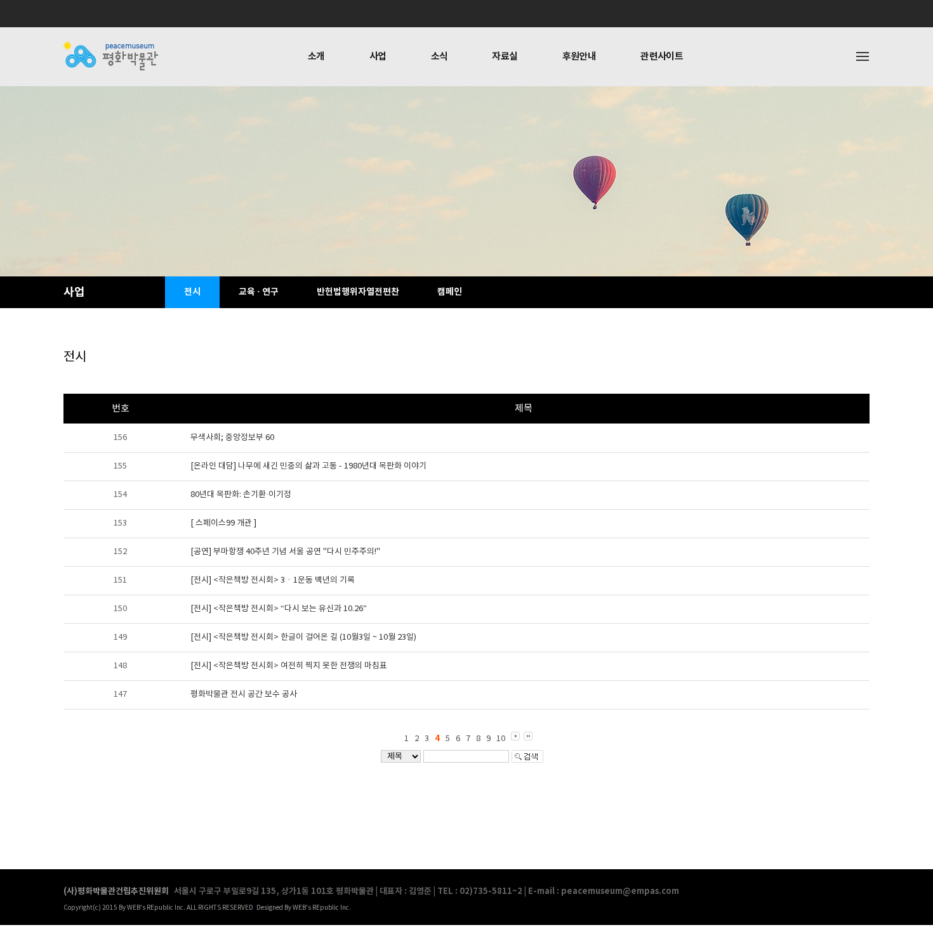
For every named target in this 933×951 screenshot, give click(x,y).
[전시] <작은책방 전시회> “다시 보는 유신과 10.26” (278, 609)
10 (500, 739)
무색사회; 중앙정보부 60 (232, 438)
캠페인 (449, 292)
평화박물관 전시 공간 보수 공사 (243, 694)
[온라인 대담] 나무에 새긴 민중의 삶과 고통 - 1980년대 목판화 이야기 (308, 466)
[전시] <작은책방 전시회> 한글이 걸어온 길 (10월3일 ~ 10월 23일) (303, 637)
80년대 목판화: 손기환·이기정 (240, 495)
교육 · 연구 (259, 292)
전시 (192, 292)
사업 (378, 56)
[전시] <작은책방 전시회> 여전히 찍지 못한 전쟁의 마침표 (288, 666)
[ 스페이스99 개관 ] (223, 523)
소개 (316, 56)
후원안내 (579, 56)
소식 (439, 56)
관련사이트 (661, 56)
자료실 (504, 56)
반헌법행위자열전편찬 (358, 292)
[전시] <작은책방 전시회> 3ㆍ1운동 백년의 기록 (272, 580)
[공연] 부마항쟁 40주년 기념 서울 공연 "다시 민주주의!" (285, 552)
